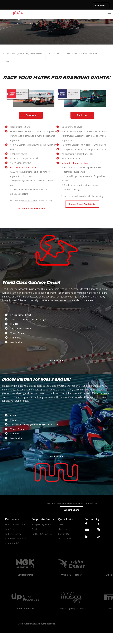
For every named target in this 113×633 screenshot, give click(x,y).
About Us (62, 529)
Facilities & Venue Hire (42, 534)
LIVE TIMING (101, 5)
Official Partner (25, 574)
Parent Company (25, 608)
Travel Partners (65, 538)
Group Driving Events (41, 524)
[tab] (54, 55)
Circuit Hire (37, 529)
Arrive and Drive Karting (16, 524)
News (60, 524)
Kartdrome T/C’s (12, 543)
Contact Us (63, 534)
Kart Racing (10, 529)
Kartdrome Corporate (15, 538)
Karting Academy (13, 534)
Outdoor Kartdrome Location (24, 167)
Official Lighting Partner (71, 608)
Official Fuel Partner (71, 574)
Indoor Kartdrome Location (75, 163)
